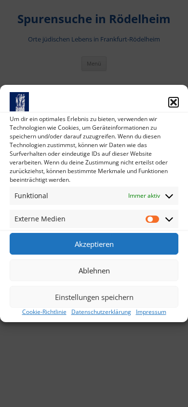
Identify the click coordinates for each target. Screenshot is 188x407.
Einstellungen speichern (94, 297)
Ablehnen (94, 270)
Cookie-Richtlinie (44, 312)
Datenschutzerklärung (101, 312)
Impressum (151, 312)
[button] (173, 102)
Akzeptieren (94, 244)
